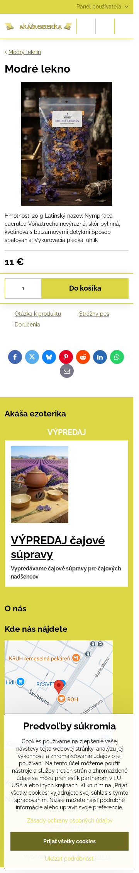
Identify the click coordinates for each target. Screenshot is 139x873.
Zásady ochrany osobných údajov (69, 820)
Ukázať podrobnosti (70, 859)
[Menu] (124, 26)
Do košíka (85, 288)
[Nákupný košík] (105, 26)
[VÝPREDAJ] (39, 485)
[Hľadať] (86, 26)
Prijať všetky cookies (69, 841)
